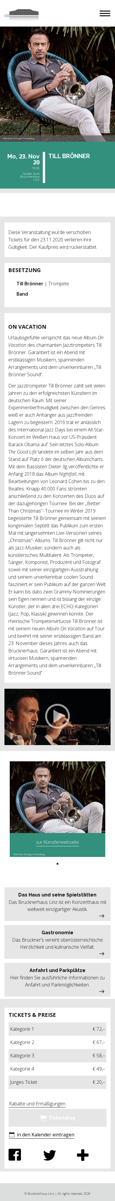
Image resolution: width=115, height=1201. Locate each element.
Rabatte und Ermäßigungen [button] (37, 1103)
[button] (105, 13)
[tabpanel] (57, 809)
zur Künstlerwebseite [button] (57, 842)
